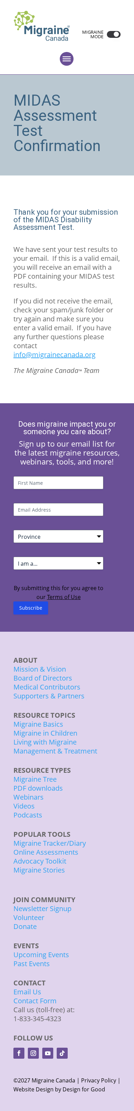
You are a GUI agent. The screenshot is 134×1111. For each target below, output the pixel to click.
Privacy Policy (98, 1080)
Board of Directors (42, 678)
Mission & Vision (39, 669)
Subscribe (30, 608)
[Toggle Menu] (67, 59)
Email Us (27, 991)
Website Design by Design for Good (59, 1089)
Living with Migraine (45, 742)
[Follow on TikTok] (62, 1053)
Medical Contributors (46, 687)
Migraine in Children (45, 733)
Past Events (31, 963)
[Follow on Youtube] (47, 1053)
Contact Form (35, 1000)
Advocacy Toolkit (39, 861)
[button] (112, 34)
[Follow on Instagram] (33, 1053)
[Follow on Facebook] (18, 1053)
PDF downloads (38, 788)
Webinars (28, 797)
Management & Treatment (56, 751)
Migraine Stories (39, 870)
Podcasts (27, 815)
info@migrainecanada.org (54, 354)
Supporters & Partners (49, 696)
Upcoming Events (41, 954)
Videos (24, 806)
